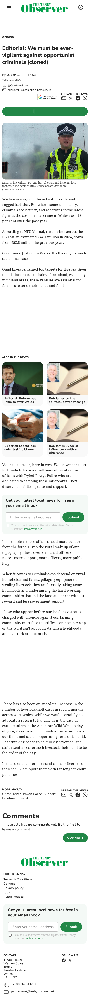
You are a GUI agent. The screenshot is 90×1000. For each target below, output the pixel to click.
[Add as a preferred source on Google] (47, 97)
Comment (75, 838)
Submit (73, 517)
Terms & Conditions (17, 879)
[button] (8, 7)
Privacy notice (33, 528)
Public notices (13, 897)
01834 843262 (26, 984)
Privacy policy (13, 888)
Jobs (6, 892)
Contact (9, 884)
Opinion (8, 37)
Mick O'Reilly (15, 75)
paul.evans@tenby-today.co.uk (32, 991)
